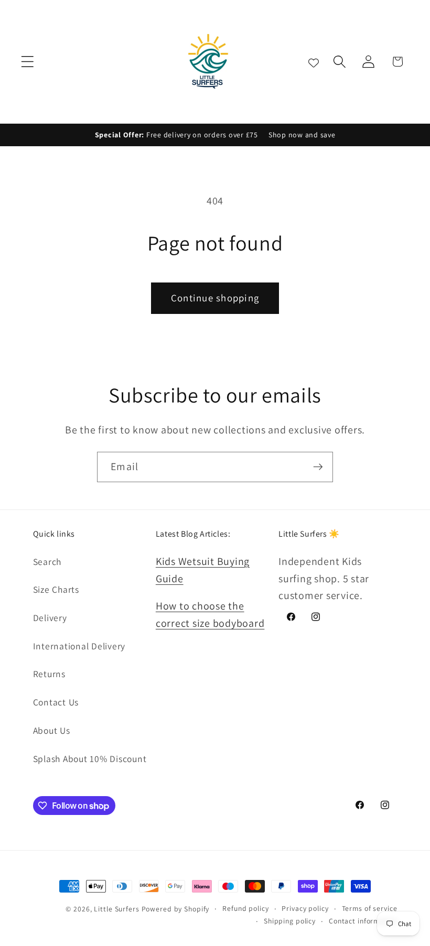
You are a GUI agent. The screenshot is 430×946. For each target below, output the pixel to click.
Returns (49, 674)
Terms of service (369, 908)
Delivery (50, 618)
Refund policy (245, 908)
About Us (51, 730)
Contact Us (56, 702)
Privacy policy (305, 908)
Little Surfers (116, 909)
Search (47, 562)
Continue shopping (215, 297)
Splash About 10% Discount (90, 759)
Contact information (363, 921)
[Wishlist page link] (313, 61)
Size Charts (56, 589)
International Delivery (79, 646)
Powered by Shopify (176, 909)
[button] (27, 61)
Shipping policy (290, 921)
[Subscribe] (318, 467)
